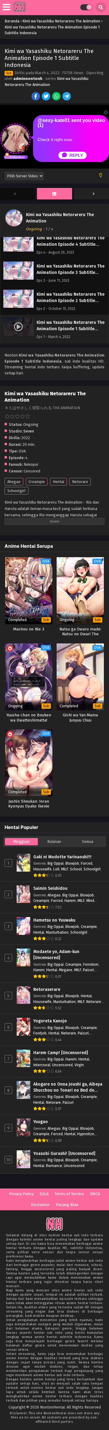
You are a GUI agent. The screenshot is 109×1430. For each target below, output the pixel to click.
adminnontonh (27, 78)
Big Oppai (56, 863)
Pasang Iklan (67, 1204)
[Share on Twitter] (46, 97)
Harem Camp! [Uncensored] (60, 1052)
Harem (70, 900)
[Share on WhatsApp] (56, 97)
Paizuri (88, 970)
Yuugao (40, 1121)
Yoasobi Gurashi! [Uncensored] (64, 1153)
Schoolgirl (16, 490)
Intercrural (41, 1065)
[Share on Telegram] (67, 97)
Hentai (58, 481)
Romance (54, 1165)
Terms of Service (69, 1194)
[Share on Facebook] (36, 97)
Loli (56, 869)
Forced (86, 863)
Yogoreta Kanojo (50, 1021)
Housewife (42, 869)
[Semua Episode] (54, 194)
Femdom (90, 964)
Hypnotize (85, 1134)
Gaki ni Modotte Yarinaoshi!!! (62, 857)
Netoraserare (46, 989)
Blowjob (72, 863)
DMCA (95, 1194)
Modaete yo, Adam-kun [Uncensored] (56, 954)
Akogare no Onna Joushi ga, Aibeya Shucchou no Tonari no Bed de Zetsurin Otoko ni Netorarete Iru (67, 1087)
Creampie (36, 481)
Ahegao (14, 481)
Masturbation (57, 932)
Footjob (40, 1033)
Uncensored (62, 1065)
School (76, 869)
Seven (28, 431)
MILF (64, 869)
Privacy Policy (21, 1194)
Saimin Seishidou (50, 888)
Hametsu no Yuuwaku (54, 920)
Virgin (79, 1065)
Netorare (80, 481)
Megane (65, 970)
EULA (44, 1194)
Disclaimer (40, 1204)
